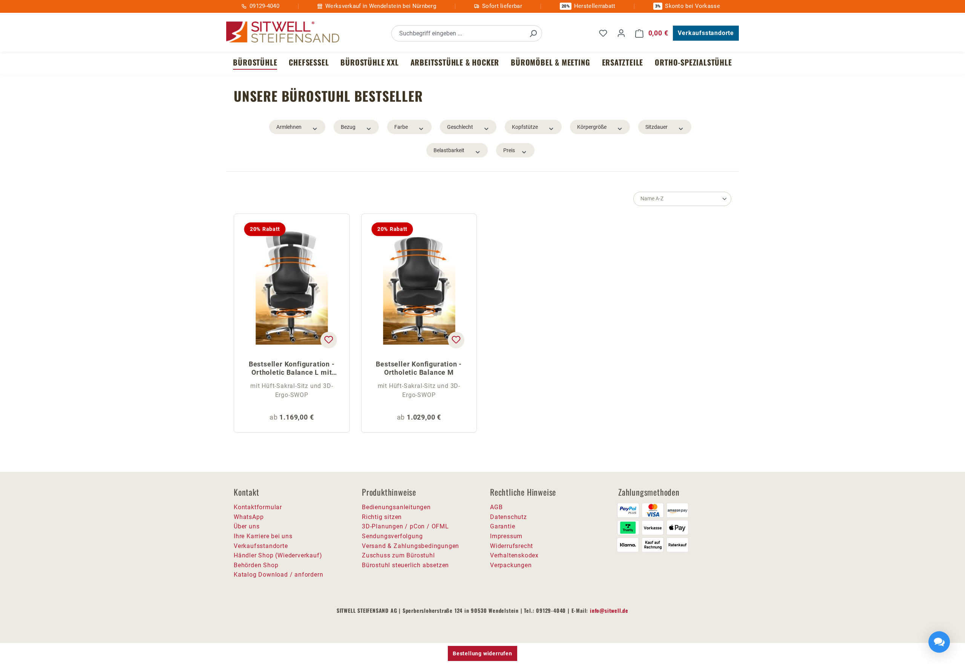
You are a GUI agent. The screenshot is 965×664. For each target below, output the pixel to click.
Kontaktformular (258, 507)
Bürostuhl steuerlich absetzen (405, 565)
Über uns (246, 526)
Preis (509, 150)
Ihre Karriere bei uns (263, 536)
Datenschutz (508, 517)
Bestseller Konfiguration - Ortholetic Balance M (419, 368)
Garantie (502, 526)
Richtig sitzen (382, 517)
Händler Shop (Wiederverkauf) (278, 555)
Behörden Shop (256, 565)
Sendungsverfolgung (392, 536)
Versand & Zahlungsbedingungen (410, 546)
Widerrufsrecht (511, 546)
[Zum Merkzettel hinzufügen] (328, 340)
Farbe (401, 127)
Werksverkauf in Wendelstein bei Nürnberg (380, 6)
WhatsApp (248, 517)
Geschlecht (460, 127)
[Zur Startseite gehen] (282, 32)
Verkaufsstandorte (706, 33)
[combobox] (458, 33)
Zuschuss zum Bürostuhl (398, 555)
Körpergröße (592, 127)
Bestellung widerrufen (482, 653)
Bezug (348, 127)
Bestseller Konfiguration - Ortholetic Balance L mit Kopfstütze (292, 369)
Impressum (506, 536)
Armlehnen (289, 127)
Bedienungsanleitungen (396, 507)
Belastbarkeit (448, 150)
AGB (496, 507)
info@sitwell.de (609, 610)
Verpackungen (511, 565)
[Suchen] (533, 33)
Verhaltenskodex (514, 555)
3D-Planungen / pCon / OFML (405, 526)
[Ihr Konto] (621, 33)
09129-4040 (264, 6)
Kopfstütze (525, 127)
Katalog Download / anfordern (278, 574)
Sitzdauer (656, 127)
